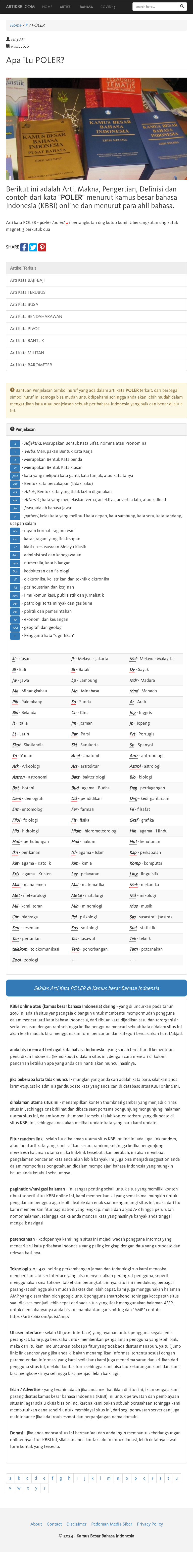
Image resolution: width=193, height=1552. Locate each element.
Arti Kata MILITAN (27, 352)
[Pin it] (42, 247)
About (36, 1524)
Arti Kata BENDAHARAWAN (36, 316)
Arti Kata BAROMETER (31, 365)
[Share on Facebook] (24, 247)
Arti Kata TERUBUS (27, 292)
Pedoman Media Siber (111, 1524)
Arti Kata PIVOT (25, 328)
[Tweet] (33, 247)
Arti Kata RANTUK (27, 340)
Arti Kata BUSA (24, 304)
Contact (54, 1524)
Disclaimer (76, 1524)
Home (15, 25)
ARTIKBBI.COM (20, 6)
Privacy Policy (150, 1524)
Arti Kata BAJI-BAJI (27, 280)
